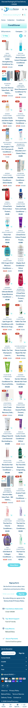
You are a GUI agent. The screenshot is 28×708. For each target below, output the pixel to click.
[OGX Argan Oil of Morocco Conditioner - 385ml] (7, 251)
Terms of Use (8, 601)
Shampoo (7, 144)
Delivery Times (6, 697)
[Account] (23, 9)
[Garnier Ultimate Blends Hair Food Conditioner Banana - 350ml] (20, 367)
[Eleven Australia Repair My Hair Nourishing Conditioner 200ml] (20, 338)
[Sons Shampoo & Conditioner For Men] (20, 76)
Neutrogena (7, 142)
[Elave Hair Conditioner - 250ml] (7, 222)
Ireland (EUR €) (8, 674)
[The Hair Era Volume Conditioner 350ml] (7, 511)
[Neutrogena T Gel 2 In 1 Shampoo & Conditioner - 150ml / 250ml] (7, 134)
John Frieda (7, 403)
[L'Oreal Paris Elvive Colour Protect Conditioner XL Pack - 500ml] (7, 194)
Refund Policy (10, 632)
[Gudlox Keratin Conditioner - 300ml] (20, 424)
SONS (7, 53)
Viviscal (20, 114)
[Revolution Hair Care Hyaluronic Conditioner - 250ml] (7, 453)
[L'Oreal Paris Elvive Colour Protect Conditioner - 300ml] (20, 280)
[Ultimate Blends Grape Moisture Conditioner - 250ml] (7, 280)
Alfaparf (7, 432)
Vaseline (20, 202)
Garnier (7, 287)
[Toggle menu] (2, 9)
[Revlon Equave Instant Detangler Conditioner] (20, 45)
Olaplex (20, 259)
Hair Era (7, 519)
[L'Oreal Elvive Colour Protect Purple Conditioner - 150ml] (20, 222)
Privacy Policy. (19, 601)
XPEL (7, 317)
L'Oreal (7, 202)
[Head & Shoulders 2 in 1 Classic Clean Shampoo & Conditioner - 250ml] (20, 134)
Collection (10, 20)
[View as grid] (21, 36)
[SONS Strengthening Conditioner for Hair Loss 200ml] (7, 45)
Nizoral (20, 403)
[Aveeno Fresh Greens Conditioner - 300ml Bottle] (20, 481)
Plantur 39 (7, 375)
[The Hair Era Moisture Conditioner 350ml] (20, 511)
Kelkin (20, 317)
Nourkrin (7, 83)
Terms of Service (18, 694)
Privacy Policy (14, 690)
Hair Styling (7, 405)
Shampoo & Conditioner (20, 145)
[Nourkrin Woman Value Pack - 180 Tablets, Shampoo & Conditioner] (7, 76)
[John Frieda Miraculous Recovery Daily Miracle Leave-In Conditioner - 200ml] (7, 395)
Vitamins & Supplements (7, 491)
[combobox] (14, 15)
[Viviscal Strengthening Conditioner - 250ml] (20, 106)
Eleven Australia (21, 346)
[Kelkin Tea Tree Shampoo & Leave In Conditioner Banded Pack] (7, 338)
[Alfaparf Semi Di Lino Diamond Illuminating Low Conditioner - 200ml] (7, 424)
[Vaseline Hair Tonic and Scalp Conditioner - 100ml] (20, 194)
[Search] (25, 15)
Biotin (7, 85)
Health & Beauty (7, 232)
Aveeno (7, 114)
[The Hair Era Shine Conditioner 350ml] (20, 539)
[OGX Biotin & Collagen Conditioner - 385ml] (7, 539)
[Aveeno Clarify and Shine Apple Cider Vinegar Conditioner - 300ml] (7, 106)
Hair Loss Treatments (7, 55)
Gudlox (20, 432)
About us (4, 690)
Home (3, 20)
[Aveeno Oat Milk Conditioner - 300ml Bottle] (7, 165)
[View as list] (25, 36)
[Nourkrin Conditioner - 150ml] (20, 165)
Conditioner (20, 55)
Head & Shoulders (21, 142)
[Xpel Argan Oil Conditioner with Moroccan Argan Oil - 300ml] (7, 309)
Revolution (7, 460)
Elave (7, 230)
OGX (7, 259)
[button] (23, 15)
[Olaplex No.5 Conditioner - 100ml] (20, 251)
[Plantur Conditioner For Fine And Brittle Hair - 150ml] (7, 367)
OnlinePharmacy (12, 701)
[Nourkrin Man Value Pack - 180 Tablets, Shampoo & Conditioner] (7, 481)
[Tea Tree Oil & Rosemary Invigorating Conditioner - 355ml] (20, 453)
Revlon (20, 53)
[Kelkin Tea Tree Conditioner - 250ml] (20, 309)
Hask (20, 460)
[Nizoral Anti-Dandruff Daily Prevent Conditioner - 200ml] (20, 395)
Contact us (17, 697)
